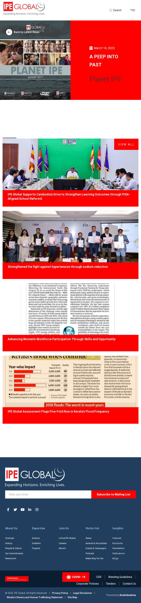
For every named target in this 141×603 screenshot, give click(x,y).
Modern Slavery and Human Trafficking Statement (35, 597)
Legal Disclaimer (82, 593)
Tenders (111, 583)
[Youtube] (22, 510)
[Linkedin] (30, 510)
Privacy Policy (60, 593)
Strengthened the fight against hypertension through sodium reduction (58, 266)
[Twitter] (15, 510)
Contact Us (129, 583)
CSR (98, 577)
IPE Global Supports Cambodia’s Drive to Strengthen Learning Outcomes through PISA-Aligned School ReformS (69, 196)
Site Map (72, 597)
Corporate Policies (87, 583)
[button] (134, 10)
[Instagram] (37, 510)
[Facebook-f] (8, 510)
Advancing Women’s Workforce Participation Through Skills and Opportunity (62, 339)
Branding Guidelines (120, 577)
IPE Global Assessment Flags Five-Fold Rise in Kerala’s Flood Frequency (58, 411)
